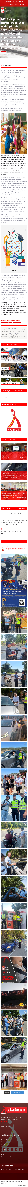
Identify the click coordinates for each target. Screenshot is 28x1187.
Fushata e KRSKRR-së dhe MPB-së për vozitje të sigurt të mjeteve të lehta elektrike (13, 531)
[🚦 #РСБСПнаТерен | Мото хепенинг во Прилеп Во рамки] (14, 620)
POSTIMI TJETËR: (13, 335)
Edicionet (4, 1149)
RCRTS (25, 1185)
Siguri (19, 322)
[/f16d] (14, 1)
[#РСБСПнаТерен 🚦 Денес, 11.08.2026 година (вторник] (14, 862)
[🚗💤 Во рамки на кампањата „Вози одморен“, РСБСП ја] (14, 996)
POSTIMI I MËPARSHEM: (14, 329)
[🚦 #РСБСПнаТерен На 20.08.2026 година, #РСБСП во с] (14, 674)
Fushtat (3, 1144)
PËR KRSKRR (5, 1139)
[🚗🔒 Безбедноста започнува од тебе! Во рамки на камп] (14, 889)
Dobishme (9, 320)
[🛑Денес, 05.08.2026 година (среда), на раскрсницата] (14, 1023)
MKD (23, 5)
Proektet (7, 54)
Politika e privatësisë (7, 1157)
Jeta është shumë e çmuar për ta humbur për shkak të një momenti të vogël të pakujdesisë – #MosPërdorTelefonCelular (14, 522)
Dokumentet (4, 1152)
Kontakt (3, 1154)
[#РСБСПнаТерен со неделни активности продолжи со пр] (14, 1077)
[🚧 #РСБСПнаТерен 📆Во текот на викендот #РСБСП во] (14, 755)
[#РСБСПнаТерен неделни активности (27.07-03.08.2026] (14, 1050)
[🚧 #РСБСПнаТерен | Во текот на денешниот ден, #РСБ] (14, 728)
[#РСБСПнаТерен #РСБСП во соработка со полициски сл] (14, 835)
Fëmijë (13, 320)
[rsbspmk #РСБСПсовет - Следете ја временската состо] (14, 970)
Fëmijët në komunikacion (17, 54)
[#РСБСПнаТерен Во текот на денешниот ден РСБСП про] (14, 916)
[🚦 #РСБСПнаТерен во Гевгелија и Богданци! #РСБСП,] (14, 701)
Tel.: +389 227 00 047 (9, 1173)
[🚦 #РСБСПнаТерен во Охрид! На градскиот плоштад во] (14, 781)
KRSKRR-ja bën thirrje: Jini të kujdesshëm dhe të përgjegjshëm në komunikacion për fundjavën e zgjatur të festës (13, 475)
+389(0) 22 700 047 (14, 5)
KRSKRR (10, 322)
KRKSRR (7, 397)
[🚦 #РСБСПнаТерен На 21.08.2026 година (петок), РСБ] (14, 647)
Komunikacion (4, 322)
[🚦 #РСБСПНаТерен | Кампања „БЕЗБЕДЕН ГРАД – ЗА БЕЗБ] (14, 593)
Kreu (2, 54)
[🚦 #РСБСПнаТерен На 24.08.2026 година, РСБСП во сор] (14, 567)
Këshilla (18, 320)
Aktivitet (4, 320)
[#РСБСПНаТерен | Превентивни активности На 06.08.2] (14, 943)
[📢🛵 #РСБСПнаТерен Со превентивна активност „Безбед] (14, 808)
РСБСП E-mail (12, 1181)
